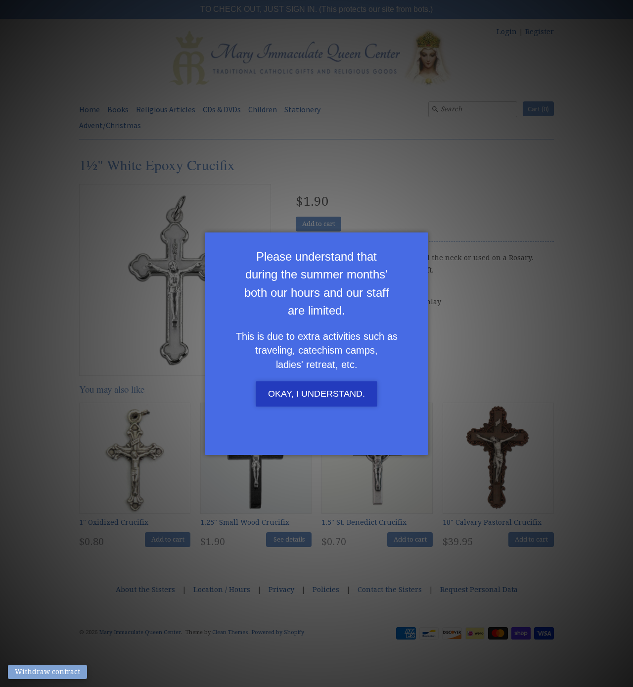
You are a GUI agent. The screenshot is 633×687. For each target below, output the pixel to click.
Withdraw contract (47, 672)
